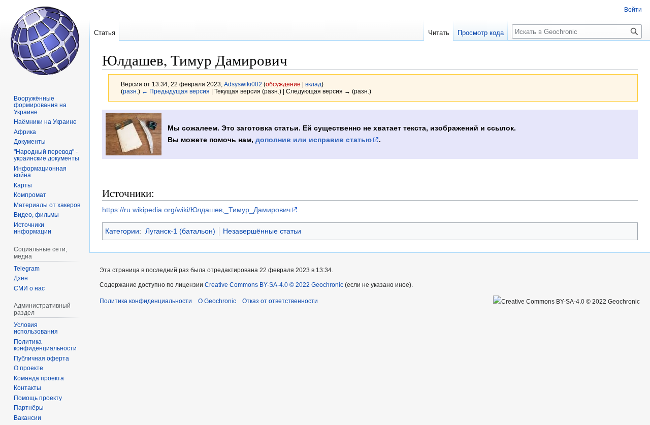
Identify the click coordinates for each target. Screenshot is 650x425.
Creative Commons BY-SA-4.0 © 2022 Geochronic (274, 284)
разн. (130, 91)
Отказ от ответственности (280, 301)
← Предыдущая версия (176, 91)
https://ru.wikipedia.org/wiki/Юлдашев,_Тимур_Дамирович (196, 210)
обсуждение (283, 84)
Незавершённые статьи (262, 231)
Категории (122, 231)
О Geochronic (217, 301)
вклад (313, 84)
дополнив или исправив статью (313, 140)
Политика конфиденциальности (146, 301)
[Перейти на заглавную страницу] (44, 40)
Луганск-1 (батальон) (180, 231)
